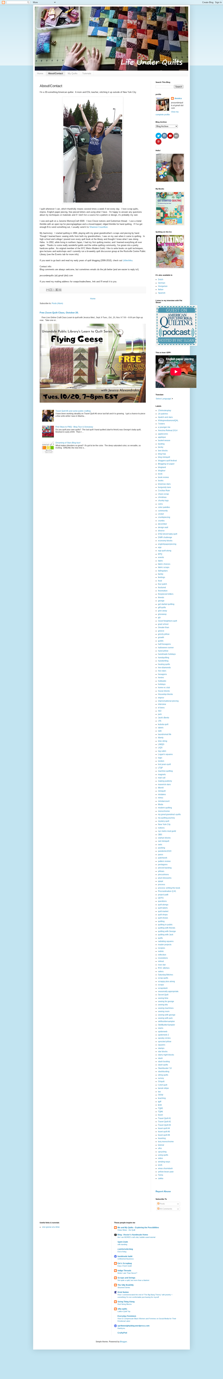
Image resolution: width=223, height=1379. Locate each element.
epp (159, 547)
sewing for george (166, 1001)
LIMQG (161, 744)
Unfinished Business (126, 1259)
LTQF (160, 768)
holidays (162, 684)
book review (163, 477)
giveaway (162, 614)
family (160, 574)
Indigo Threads (124, 1270)
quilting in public (165, 924)
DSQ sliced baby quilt (167, 534)
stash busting (164, 1061)
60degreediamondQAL (168, 420)
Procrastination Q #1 (167, 891)
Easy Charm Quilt (125, 1266)
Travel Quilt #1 (164, 1118)
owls (160, 844)
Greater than (163, 627)
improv (161, 698)
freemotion (162, 591)
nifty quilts (122, 1309)
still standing (122, 1244)
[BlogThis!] (50, 289)
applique (162, 437)
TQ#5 (160, 1108)
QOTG (161, 898)
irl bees (161, 708)
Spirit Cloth (123, 1242)
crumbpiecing (164, 517)
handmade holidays (167, 654)
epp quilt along (164, 551)
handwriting (163, 661)
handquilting (163, 657)
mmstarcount (163, 801)
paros (160, 854)
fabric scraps (163, 567)
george (161, 601)
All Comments (165, 1209)
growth (161, 637)
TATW (160, 1095)
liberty (160, 737)
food (160, 581)
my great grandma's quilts (169, 814)
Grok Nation (123, 1292)
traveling (162, 1138)
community (163, 511)
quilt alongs (163, 905)
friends (161, 597)
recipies (161, 948)
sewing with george (166, 1015)
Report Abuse (163, 1191)
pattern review (164, 861)
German (161, 283)
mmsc (160, 798)
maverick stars (164, 784)
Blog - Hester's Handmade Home (133, 1235)
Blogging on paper (166, 464)
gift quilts (162, 607)
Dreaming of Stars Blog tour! (68, 443)
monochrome (164, 811)
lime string (162, 741)
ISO (159, 711)
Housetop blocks (165, 694)
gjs (159, 617)
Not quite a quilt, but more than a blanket (133, 1280)
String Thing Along (126, 1302)
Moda (160, 804)
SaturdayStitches (165, 975)
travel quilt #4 (164, 1128)
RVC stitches (163, 968)
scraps (161, 985)
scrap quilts (163, 978)
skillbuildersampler (166, 1021)
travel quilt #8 (164, 1135)
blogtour (161, 470)
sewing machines (166, 1008)
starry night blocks (166, 1055)
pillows (161, 871)
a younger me (164, 427)
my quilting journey (166, 818)
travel (160, 1115)
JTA (159, 721)
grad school (163, 624)
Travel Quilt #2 (164, 1121)
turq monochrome (166, 1141)
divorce (161, 531)
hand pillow (163, 651)
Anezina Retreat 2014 (167, 430)
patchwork (162, 858)
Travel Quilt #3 (164, 1125)
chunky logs (163, 500)
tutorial (161, 1145)
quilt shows (163, 918)
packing (161, 848)
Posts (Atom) (57, 303)
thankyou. (121, 1328)
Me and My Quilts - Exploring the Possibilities (138, 1227)
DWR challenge (165, 537)
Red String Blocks (125, 1304)
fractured (162, 587)
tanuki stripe (163, 1088)
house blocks (164, 691)
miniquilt (162, 791)
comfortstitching (125, 1249)
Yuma (160, 1175)
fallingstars (163, 571)
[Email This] (47, 289)
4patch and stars (165, 417)
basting (161, 444)
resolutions (163, 958)
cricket (161, 514)
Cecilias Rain (164, 490)
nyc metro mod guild (167, 831)
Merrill (161, 788)
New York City (164, 824)
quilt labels (163, 908)
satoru (161, 971)
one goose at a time (51, 1227)
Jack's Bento (163, 718)
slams (160, 1028)
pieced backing (165, 868)
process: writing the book (169, 888)
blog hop (162, 454)
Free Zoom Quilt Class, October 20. (59, 312)
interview (162, 704)
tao (159, 1091)
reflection (162, 955)
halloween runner (166, 647)
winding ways (164, 1162)
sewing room (163, 1011)
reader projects (164, 944)
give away (162, 611)
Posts (162, 1204)
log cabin (162, 751)
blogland (162, 467)
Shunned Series (124, 1287)
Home (40, 73)
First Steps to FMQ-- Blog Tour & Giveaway (74, 427)
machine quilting (165, 771)
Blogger (123, 1342)
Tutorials (86, 73)
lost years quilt (164, 764)
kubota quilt (163, 724)
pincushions (163, 874)
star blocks (162, 1051)
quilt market (163, 911)
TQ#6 (160, 1111)
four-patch (162, 584)
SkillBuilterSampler (166, 1025)
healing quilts (164, 664)
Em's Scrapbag (125, 1263)
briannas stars (164, 484)
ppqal (160, 881)
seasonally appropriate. (168, 991)
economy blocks (165, 541)
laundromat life (164, 734)
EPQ (160, 554)
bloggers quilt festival (167, 460)
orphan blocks (164, 838)
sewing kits (163, 1005)
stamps (161, 1048)
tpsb (160, 1105)
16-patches (163, 414)
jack (160, 714)
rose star (162, 965)
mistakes (162, 794)
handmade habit (125, 1256)
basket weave (164, 440)
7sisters (161, 424)
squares (161, 1045)
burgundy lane (164, 487)
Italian (160, 289)
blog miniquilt (164, 457)
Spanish (161, 293)
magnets (162, 774)
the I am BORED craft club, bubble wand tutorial (136, 1237)
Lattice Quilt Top (124, 1311)
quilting (161, 921)
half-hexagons (164, 644)
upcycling (162, 1152)
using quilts (163, 1155)
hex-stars (162, 671)
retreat (161, 961)
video (160, 1158)
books (160, 480)
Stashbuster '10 (165, 1068)
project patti (163, 895)
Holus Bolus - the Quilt (126, 1230)
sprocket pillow (164, 1041)
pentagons (162, 864)
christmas (162, 497)
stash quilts (163, 1065)
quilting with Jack (165, 934)
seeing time (163, 998)
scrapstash (163, 988)
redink (161, 951)
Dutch (160, 279)
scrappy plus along (166, 981)
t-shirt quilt (162, 1085)
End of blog (122, 1252)
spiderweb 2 (163, 1035)
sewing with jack (165, 1018)
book (160, 474)
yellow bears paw (166, 1172)
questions (162, 901)
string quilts (163, 1075)
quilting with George (167, 931)
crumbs (161, 521)
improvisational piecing (168, 701)
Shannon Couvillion (98, 227)
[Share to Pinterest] (60, 289)
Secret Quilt (163, 995)
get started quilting (166, 604)
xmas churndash (165, 1168)
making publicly (165, 781)
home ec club (164, 687)
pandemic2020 (164, 851)
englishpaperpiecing (167, 544)
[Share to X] (54, 289)
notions (161, 828)
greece (161, 631)
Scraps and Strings (126, 1278)
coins (160, 504)
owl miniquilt (163, 841)
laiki (160, 731)
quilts (160, 938)
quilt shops (163, 914)
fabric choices (164, 564)
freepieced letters (165, 594)
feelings (161, 577)
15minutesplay (164, 410)
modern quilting (165, 808)
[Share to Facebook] (57, 289)
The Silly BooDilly (126, 1285)
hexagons (162, 674)
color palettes (164, 507)
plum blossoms (164, 878)
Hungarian (162, 286)
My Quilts (72, 73)
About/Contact (55, 73)
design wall (163, 527)
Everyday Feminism (127, 1316)
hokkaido (162, 681)
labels (160, 728)
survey (161, 1078)
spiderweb (162, 1031)
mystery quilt (163, 821)
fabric (160, 561)
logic (160, 758)
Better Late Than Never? (127, 1273)
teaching (162, 1098)
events (161, 557)
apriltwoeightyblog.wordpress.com (134, 1326)
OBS (160, 834)
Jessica (178, 98)
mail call (161, 778)
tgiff (159, 1101)
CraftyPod (122, 1333)
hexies (161, 677)
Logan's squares (165, 754)
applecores (163, 434)
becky (160, 447)
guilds (160, 641)
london (161, 761)
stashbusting (163, 1071)
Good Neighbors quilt (167, 621)
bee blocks (163, 450)
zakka (160, 1178)
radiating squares (166, 941)
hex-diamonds (164, 667)
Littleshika (127, 260)
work (160, 1165)
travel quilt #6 (164, 1131)
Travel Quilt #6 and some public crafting (73, 411)
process (161, 884)
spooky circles (164, 1038)
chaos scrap (163, 494)
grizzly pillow (163, 634)
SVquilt (161, 1081)
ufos (160, 1148)
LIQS (160, 747)
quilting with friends (166, 928)
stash (160, 1058)
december (162, 524)
